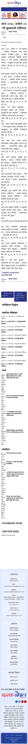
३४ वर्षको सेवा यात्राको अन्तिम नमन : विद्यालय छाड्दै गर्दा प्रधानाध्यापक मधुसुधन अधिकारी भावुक (15, 474)
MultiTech (14, 742)
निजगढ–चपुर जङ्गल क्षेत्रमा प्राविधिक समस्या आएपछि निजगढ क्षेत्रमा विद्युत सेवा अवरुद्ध (14, 498)
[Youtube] (22, 702)
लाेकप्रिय (6, 449)
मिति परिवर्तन (14, 684)
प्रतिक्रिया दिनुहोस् (10, 305)
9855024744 (14, 581)
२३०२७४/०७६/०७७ (14, 610)
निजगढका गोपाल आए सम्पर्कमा (13, 453)
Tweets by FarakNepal (8, 535)
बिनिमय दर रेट (14, 677)
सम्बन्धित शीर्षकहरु (10, 312)
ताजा (4, 370)
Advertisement (19, 735)
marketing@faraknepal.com (14, 592)
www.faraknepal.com (14, 615)
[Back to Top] (25, 743)
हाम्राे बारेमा (14, 574)
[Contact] (25, 702)
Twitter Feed (10, 531)
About (7, 735)
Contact (12, 735)
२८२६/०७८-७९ (14, 604)
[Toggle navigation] (24, 9)
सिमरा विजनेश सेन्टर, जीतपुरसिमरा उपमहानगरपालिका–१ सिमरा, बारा (14, 598)
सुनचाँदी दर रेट (14, 680)
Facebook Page (12, 523)
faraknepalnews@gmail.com (14, 586)
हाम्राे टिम (14, 623)
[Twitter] (19, 702)
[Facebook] (16, 702)
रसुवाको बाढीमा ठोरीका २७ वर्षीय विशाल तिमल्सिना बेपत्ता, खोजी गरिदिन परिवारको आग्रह (14, 376)
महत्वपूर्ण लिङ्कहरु (14, 672)
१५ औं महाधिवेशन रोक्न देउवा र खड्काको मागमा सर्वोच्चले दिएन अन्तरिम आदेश (14, 413)
